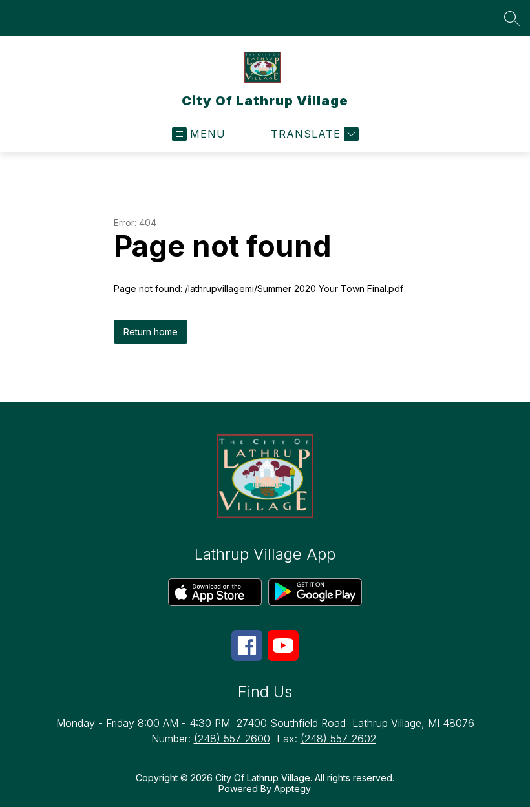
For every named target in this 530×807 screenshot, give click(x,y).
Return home (150, 331)
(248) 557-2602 (338, 738)
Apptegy (292, 788)
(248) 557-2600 (232, 738)
